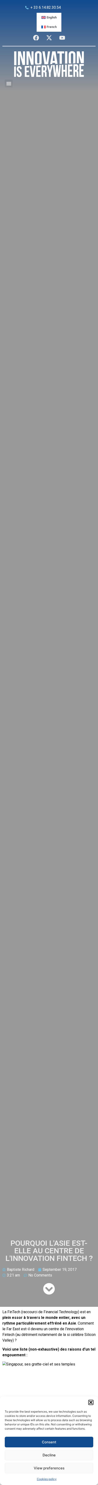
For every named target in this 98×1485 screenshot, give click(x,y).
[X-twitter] (49, 38)
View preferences (49, 1468)
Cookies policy (47, 1479)
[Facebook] (36, 38)
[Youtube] (62, 38)
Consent (49, 1442)
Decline (49, 1455)
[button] (90, 1402)
